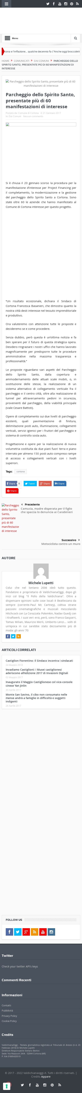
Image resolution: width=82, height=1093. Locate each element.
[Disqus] (41, 762)
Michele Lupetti (40, 583)
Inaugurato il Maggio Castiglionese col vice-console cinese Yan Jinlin (39, 683)
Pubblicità (7, 1010)
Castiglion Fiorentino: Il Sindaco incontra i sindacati (39, 660)
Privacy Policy (9, 1016)
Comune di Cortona (28, 113)
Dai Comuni (15, 116)
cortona (21, 471)
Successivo (69, 540)
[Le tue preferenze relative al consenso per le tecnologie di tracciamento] (6, 1086)
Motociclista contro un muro (60, 544)
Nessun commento (33, 116)
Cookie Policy (9, 1021)
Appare (46, 1076)
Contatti (6, 1005)
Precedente (32, 504)
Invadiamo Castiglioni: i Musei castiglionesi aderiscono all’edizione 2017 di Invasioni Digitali (37, 671)
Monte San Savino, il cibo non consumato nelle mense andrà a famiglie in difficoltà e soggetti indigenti (36, 698)
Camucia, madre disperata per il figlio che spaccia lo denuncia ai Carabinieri (47, 510)
